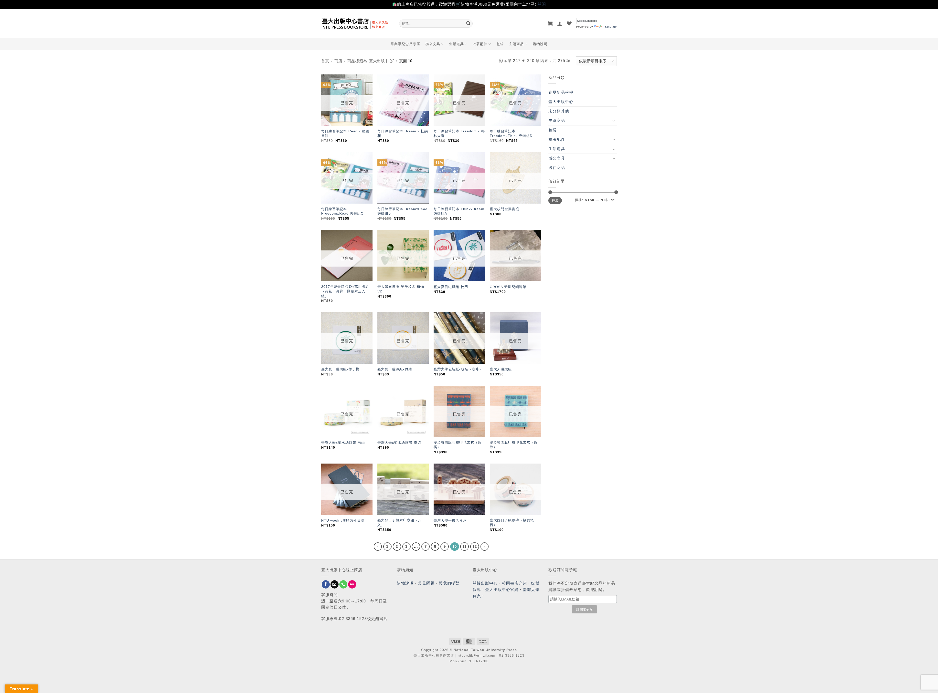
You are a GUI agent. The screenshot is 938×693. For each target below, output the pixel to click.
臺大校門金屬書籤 (504, 209)
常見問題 (426, 583)
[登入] (559, 23)
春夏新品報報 (561, 92)
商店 (338, 61)
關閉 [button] (542, 4)
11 (464, 546)
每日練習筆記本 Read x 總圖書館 (345, 133)
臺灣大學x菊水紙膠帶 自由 (343, 443)
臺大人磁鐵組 (501, 369)
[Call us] (343, 584)
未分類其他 (558, 111)
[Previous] (378, 546)
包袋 (500, 44)
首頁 (325, 61)
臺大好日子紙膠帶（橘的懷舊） (512, 522)
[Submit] (468, 23)
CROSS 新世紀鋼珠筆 (508, 287)
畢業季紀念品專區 (405, 44)
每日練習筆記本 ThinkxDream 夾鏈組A (459, 211)
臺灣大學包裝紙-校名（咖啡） (458, 369)
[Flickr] (352, 584)
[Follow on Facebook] (326, 584)
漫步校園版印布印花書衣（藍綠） (514, 444)
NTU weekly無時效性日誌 (343, 520)
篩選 (555, 200)
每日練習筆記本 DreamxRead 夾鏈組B (402, 211)
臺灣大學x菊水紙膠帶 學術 (399, 443)
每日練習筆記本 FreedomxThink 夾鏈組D (511, 133)
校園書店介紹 (514, 583)
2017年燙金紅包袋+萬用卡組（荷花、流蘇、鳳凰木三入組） (345, 291)
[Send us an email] (334, 584)
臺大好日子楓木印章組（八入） (399, 522)
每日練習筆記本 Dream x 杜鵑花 (402, 133)
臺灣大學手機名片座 (450, 520)
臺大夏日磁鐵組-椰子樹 (340, 369)
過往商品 (556, 167)
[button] (550, 23)
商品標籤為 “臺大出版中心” (370, 61)
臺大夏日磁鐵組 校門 (451, 287)
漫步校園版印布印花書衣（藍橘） (457, 444)
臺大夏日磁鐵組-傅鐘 (394, 369)
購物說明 (540, 44)
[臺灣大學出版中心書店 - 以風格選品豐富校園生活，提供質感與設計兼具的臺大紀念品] (356, 23)
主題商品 (516, 44)
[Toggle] (614, 121)
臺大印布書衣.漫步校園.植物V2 (400, 289)
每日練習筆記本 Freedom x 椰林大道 (459, 133)
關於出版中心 (485, 583)
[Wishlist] (569, 23)
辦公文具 (433, 44)
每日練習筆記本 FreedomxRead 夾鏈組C (342, 211)
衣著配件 (480, 44)
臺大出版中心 (561, 102)
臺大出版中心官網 (502, 590)
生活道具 (456, 44)
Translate (610, 26)
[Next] (484, 546)
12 (474, 546)
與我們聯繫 (449, 583)
